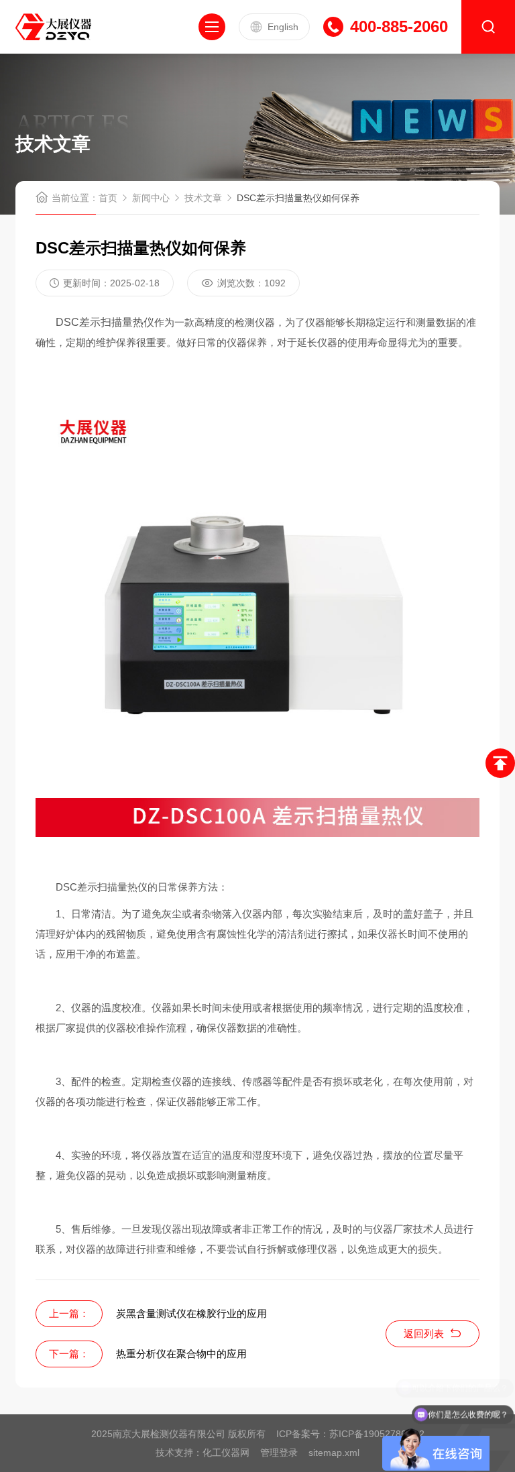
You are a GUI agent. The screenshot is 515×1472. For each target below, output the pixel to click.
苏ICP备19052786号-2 (376, 1433)
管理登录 (279, 1452)
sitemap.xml (333, 1452)
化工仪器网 (226, 1452)
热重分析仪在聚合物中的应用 (181, 1353)
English (283, 26)
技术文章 (203, 197)
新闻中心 (151, 197)
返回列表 (424, 1333)
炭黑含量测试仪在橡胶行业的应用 (191, 1313)
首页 (108, 197)
